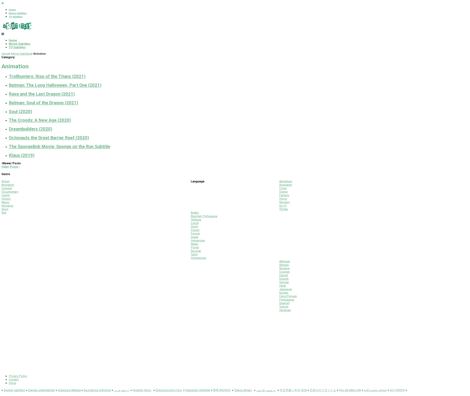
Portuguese (286, 299)
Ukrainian (285, 310)
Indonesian (198, 240)
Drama (283, 192)
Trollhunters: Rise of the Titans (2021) (47, 76)
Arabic (195, 212)
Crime (283, 188)
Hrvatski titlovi (142, 390)
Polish (195, 247)
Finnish (195, 233)
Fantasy (284, 195)
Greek (194, 237)
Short (4, 209)
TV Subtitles (16, 16)
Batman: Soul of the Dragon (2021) (43, 102)
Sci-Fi (283, 206)
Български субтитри (97, 390)
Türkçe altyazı (243, 390)
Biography (285, 185)
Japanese (285, 289)
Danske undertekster (41, 390)
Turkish (283, 306)
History (6, 199)
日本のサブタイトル (323, 390)
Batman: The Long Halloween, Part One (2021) (55, 85)
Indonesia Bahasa (69, 390)
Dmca (12, 383)
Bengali (284, 265)
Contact (14, 379)
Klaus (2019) (22, 155)
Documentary (9, 192)
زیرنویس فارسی (266, 390)
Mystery (284, 202)
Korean (283, 293)
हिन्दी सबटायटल (221, 390)
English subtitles (14, 390)
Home (12, 9)
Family (5, 195)
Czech (195, 223)
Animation (7, 185)
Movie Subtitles (18, 13)
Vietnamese (198, 258)
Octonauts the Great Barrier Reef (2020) (49, 137)
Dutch (194, 226)
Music (5, 202)
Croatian (284, 272)
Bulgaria (284, 268)
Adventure (285, 181)
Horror (283, 199)
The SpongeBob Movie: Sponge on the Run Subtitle (59, 146)
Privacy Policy (18, 376)
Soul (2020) (20, 111)
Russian (196, 251)
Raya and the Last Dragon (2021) (42, 94)
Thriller (283, 209)
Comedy (6, 188)
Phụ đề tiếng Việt (350, 390)
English (284, 279)
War (3, 212)
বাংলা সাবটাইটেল (397, 390)
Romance (7, 206)
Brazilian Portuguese (204, 216)
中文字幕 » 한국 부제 (293, 390)
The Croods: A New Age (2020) (40, 120)
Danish (283, 275)
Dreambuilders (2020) (30, 129)
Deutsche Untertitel (197, 390)
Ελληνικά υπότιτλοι (169, 390)
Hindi (282, 286)
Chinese (196, 219)
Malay (194, 244)
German (284, 282)
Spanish (284, 303)
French (195, 230)
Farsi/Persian (288, 296)
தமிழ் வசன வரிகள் (375, 390)
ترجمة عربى (121, 390)
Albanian (284, 261)
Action (5, 181)
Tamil (194, 254)
